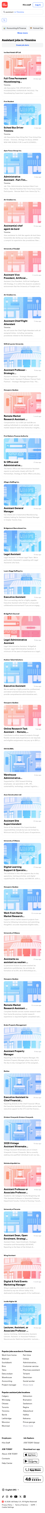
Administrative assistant (29, 1362)
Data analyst (7, 1373)
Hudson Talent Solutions (13, 660)
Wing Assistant (9, 1255)
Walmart (5, 1359)
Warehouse (7, 1377)
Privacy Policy (7, 1505)
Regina (26, 1407)
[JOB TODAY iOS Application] (30, 1454)
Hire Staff (6, 1443)
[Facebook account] (11, 1497)
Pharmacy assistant (31, 1370)
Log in (38, 5)
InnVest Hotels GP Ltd (12, 52)
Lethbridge (6, 1418)
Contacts (6, 1458)
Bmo (4, 1366)
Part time (27, 1355)
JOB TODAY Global (31, 1443)
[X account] (20, 1497)
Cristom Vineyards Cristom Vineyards (18, 1117)
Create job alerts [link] (22, 45)
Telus (4, 1370)
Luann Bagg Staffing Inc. (13, 571)
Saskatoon (27, 1403)
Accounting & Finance (16, 28)
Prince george (29, 1422)
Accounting (7, 1381)
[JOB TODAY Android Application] (31, 1461)
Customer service (30, 1366)
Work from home (9, 1355)
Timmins (5, 1411)
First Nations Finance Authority (16, 436)
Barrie (4, 1414)
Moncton (6, 1422)
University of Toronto (12, 1209)
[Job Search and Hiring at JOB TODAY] (5, 5)
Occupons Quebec (11, 390)
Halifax (26, 1414)
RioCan (6, 1071)
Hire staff (27, 5)
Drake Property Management (15, 1025)
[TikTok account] (3, 1497)
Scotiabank (7, 1362)
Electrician (27, 1377)
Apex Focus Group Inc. (13, 151)
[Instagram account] (7, 1497)
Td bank (26, 1373)
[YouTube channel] (15, 1497)
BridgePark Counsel (11, 614)
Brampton (27, 1400)
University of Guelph (12, 249)
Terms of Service (21, 1505)
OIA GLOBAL (9, 749)
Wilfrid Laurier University (13, 344)
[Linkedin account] (25, 1497)
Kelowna (26, 1418)
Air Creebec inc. (10, 200)
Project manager (9, 1385)
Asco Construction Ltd (12, 795)
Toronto (5, 1407)
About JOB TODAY (10, 1454)
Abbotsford (28, 1411)
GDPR (33, 1505)
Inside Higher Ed (10, 1301)
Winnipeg (6, 1400)
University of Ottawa (12, 841)
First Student (9, 101)
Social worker (29, 1381)
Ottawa (5, 1403)
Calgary (5, 1396)
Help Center (7, 1463)
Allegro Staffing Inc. (11, 482)
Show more (22, 33)
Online (26, 1359)
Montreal (6, 1426)
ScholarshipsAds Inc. (12, 1163)
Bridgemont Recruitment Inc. (15, 528)
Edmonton (27, 1396)
